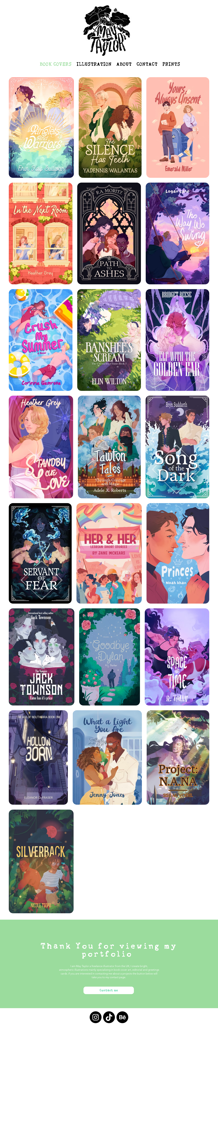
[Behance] (122, 1017)
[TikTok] (109, 1017)
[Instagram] (95, 1017)
